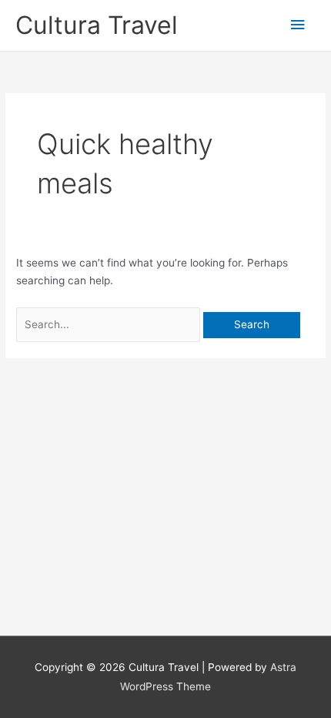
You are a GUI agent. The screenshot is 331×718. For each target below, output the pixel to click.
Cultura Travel (96, 25)
